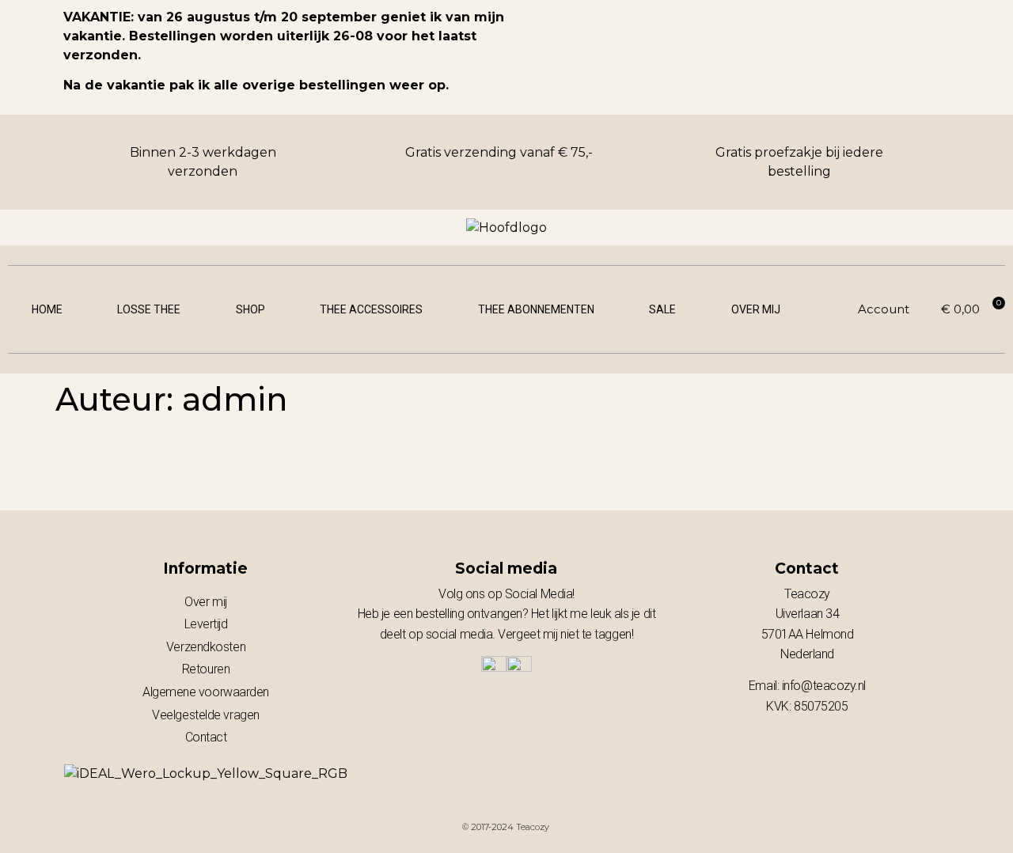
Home (47, 309)
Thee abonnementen (536, 309)
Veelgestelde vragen (205, 714)
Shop (250, 309)
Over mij (755, 309)
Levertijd (206, 623)
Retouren (206, 669)
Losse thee (148, 309)
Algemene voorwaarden (205, 691)
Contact (206, 737)
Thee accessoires (371, 309)
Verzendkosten (205, 646)
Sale (662, 309)
